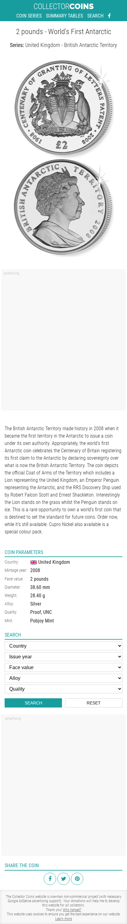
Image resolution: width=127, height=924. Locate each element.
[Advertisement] (63, 342)
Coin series (29, 16)
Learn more (63, 919)
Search (95, 16)
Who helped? (72, 910)
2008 (35, 570)
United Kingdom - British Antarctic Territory (71, 45)
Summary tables (64, 16)
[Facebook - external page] (109, 16)
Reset (94, 702)
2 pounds (39, 579)
